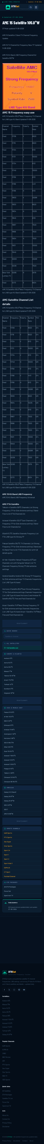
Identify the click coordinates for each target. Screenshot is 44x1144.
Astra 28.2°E (8, 667)
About (31, 1141)
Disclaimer (6, 1126)
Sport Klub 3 (8, 863)
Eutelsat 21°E (8, 689)
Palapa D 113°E (9, 769)
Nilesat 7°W (8, 671)
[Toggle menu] (36, 7)
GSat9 (4, 533)
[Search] (31, 7)
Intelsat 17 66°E (9, 730)
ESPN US (7, 868)
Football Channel (9, 876)
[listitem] (4, 990)
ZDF (3, 1061)
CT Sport (7, 872)
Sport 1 (6, 855)
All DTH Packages (10, 887)
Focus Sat (7, 891)
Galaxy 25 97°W (9, 801)
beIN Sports (8, 833)
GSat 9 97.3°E (8, 747)
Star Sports (8, 846)
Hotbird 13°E (8, 658)
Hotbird (5, 576)
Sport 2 (6, 859)
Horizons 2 (6, 589)
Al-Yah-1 (5, 560)
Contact (24, 1141)
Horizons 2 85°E (9, 738)
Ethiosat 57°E (8, 725)
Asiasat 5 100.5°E (10, 764)
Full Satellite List (12, 648)
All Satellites (6, 1091)
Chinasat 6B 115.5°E (10, 782)
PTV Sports (8, 837)
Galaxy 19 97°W (9, 796)
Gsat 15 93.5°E (9, 751)
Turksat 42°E (8, 684)
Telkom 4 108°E (9, 773)
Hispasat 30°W (9, 693)
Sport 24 (7, 850)
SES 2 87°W (8, 805)
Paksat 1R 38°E (9, 712)
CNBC (4, 1053)
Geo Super (7, 842)
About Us (5, 1115)
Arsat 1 (5, 605)
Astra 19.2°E (8, 663)
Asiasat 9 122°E (9, 760)
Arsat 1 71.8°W (8, 680)
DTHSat (9, 1137)
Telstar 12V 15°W (9, 676)
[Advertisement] (22, 940)
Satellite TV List (7, 1098)
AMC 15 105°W (8, 814)
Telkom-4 (6, 507)
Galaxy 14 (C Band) (10, 792)
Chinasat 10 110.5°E (10, 777)
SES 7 (6, 809)
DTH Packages (7, 1095)
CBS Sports (6, 1080)
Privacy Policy (6, 1123)
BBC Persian (6, 1057)
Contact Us (6, 1119)
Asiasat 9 (6, 520)
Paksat (5, 543)
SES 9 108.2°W (9, 743)
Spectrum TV (8, 895)
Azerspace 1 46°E (10, 734)
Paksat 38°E (6, 1016)
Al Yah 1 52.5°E (9, 717)
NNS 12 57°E (8, 721)
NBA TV (4, 1076)
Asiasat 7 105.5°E (10, 756)
